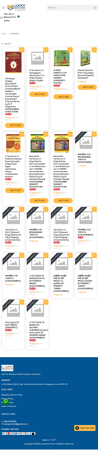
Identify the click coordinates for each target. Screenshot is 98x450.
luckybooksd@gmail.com (15, 424)
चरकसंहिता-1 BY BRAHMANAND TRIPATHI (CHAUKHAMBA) (36, 233)
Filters (7, 44)
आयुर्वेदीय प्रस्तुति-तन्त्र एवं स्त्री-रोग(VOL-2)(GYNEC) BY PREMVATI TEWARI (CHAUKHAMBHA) (61, 283)
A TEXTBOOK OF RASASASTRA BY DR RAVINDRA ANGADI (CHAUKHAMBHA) (37, 280)
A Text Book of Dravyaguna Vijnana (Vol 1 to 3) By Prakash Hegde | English (36, 75)
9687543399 (9, 421)
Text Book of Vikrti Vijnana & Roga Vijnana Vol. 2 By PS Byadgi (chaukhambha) (61, 234)
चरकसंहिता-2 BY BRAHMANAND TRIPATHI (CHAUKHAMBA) (85, 158)
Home (3, 33)
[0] (19, 17)
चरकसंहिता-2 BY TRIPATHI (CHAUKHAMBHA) (85, 232)
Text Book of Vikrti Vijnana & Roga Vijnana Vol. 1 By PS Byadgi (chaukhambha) (13, 234)
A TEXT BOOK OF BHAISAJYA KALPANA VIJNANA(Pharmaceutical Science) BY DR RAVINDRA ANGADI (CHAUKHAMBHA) (41, 330)
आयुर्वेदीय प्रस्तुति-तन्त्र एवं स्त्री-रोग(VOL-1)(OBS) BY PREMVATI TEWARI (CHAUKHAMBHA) (85, 282)
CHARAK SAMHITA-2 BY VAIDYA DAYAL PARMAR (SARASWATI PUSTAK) (60, 76)
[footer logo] (49, 368)
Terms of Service (8, 406)
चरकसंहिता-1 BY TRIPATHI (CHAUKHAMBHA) (13, 278)
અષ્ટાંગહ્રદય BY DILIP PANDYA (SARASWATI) (12, 325)
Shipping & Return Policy (11, 395)
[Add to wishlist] (21, 49)
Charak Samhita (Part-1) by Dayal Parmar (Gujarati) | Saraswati (86, 74)
